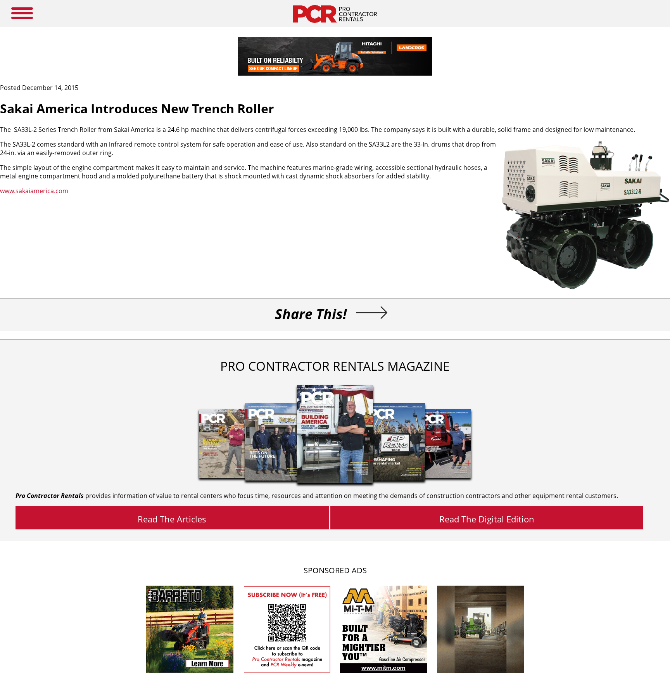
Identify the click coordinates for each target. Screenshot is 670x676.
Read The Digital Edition (486, 519)
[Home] (335, 25)
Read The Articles (172, 519)
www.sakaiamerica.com (34, 191)
